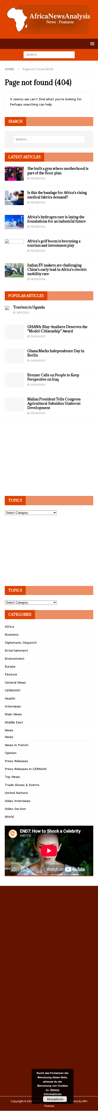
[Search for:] (49, 54)
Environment (14, 658)
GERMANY (12, 690)
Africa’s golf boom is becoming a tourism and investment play (53, 243)
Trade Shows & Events (22, 784)
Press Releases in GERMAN (25, 768)
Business (12, 634)
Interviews (13, 706)
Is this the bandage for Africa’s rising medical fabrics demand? (57, 194)
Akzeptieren (55, 1099)
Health (10, 698)
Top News (12, 776)
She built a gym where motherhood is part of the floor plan (57, 170)
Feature (11, 674)
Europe (10, 666)
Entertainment (16, 650)
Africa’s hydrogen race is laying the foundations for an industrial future (56, 219)
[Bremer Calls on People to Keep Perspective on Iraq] (14, 380)
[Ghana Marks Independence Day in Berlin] (14, 356)
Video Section (15, 808)
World (9, 816)
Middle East (14, 722)
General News (15, 682)
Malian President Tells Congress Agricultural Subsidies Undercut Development (54, 403)
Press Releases (16, 761)
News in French (16, 745)
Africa (9, 626)
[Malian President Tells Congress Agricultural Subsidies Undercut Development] (14, 404)
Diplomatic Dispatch (21, 642)
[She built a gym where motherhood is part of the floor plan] (14, 173)
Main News (13, 714)
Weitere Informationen (53, 1092)
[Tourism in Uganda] (7, 307)
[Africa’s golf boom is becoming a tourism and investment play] (14, 246)
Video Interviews (17, 800)
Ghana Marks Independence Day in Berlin (55, 353)
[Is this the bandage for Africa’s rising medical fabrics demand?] (14, 198)
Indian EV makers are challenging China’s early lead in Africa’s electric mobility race (57, 269)
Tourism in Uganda (29, 307)
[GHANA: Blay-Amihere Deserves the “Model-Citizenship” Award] (14, 332)
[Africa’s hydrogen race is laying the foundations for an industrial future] (14, 222)
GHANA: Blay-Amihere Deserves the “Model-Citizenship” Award (57, 328)
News (9, 730)
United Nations (16, 792)
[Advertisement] (40, 460)
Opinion (10, 752)
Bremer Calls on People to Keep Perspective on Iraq (53, 377)
